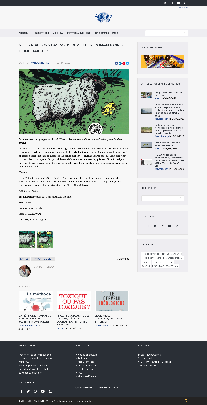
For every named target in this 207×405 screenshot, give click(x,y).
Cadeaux (146, 266)
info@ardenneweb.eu (149, 354)
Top (186, 401)
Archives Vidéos (86, 362)
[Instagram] (171, 3)
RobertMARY (103, 325)
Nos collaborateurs (87, 354)
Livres (24, 258)
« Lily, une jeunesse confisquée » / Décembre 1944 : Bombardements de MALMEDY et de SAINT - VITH (169, 160)
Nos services (41, 33)
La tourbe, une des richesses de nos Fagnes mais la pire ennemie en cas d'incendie (169, 129)
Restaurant (158, 266)
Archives (82, 358)
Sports (169, 266)
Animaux (165, 254)
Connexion (183, 8)
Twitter (127, 63)
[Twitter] (165, 3)
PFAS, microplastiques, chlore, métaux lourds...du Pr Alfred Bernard (73, 320)
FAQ (80, 372)
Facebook (116, 63)
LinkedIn (120, 63)
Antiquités (176, 254)
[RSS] (185, 3)
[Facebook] (159, 3)
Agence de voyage (150, 254)
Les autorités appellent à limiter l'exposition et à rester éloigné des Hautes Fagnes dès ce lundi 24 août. (169, 110)
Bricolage (169, 262)
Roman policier (42, 258)
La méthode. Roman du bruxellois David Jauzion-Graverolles (35, 318)
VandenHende (40, 62)
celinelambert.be (83, 401)
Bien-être (157, 262)
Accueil (23, 33)
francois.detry (162, 118)
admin (61, 328)
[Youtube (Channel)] (178, 3)
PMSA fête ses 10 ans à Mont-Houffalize (167, 144)
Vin (176, 266)
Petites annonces (78, 33)
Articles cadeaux (174, 258)
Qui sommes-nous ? (106, 33)
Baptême (146, 262)
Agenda (58, 33)
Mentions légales (87, 376)
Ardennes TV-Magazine (153, 258)
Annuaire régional (87, 365)
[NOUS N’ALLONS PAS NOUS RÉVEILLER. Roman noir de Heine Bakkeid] (27, 239)
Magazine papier (162, 61)
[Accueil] (103, 22)
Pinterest (123, 63)
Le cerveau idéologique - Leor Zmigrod (108, 318)
